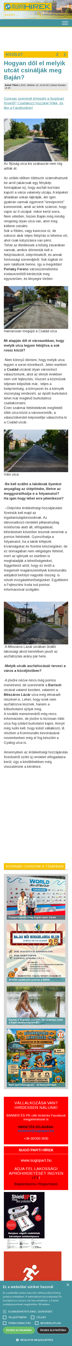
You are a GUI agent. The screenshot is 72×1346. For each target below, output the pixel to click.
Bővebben (44, 1304)
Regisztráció (48, 1184)
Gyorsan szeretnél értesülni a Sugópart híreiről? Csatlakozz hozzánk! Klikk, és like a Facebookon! (34, 103)
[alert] (36, 1313)
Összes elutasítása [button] (53, 1330)
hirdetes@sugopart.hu (36, 1131)
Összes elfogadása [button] (19, 1330)
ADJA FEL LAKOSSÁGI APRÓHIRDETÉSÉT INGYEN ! (36, 1173)
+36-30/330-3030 (36, 1138)
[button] (36, 1340)
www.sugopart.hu (36, 1160)
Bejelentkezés (25, 1184)
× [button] (67, 1284)
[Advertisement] (36, 38)
